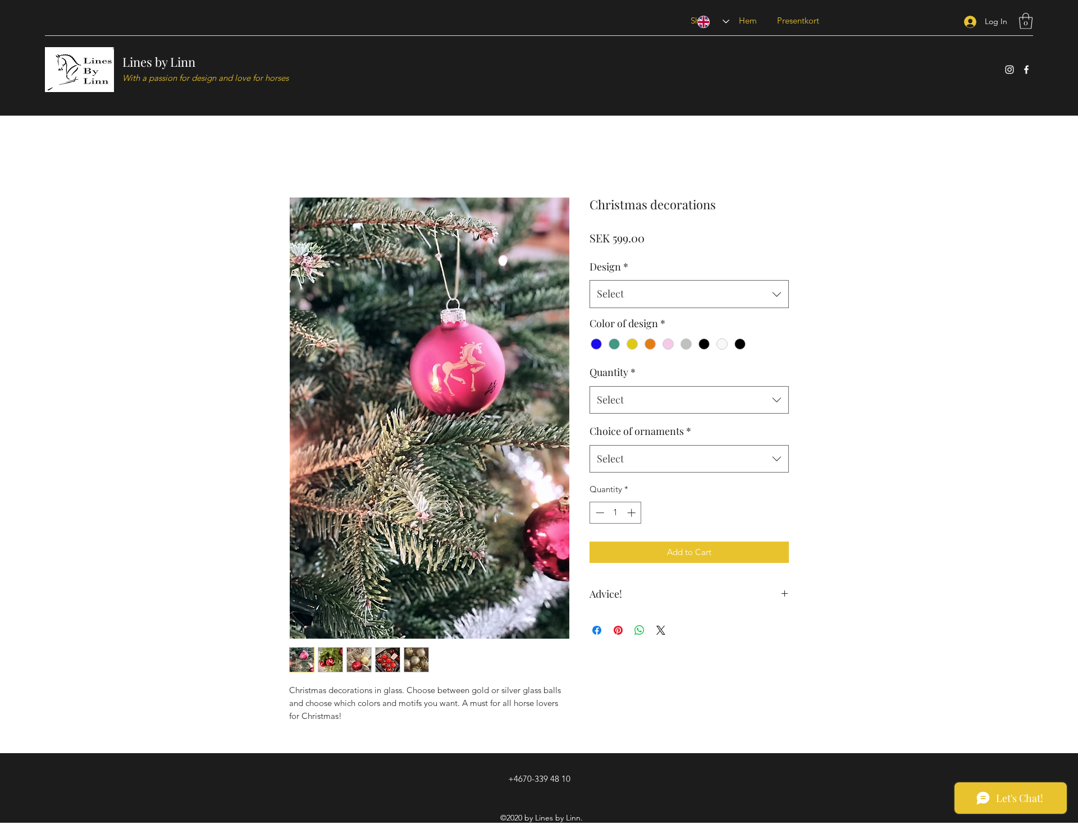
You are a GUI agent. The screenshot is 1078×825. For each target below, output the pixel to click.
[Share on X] (661, 630)
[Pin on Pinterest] (618, 630)
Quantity (613, 372)
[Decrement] (598, 512)
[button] (1026, 21)
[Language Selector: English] (713, 22)
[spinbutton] (615, 512)
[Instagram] (1009, 69)
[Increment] (632, 512)
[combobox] (689, 294)
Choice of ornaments (640, 431)
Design (609, 266)
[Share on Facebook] (597, 630)
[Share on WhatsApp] (639, 630)
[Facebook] (1026, 69)
